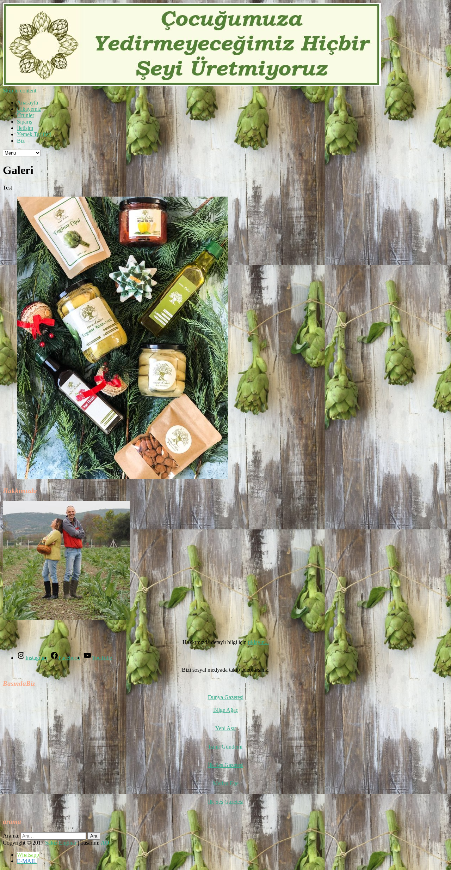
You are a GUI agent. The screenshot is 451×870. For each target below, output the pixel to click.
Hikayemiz (29, 109)
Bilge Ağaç (225, 710)
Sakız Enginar (61, 843)
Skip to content (19, 91)
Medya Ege (226, 783)
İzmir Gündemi (225, 747)
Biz (21, 141)
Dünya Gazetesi (225, 697)
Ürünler (25, 115)
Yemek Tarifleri (34, 134)
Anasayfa (27, 103)
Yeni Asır (225, 728)
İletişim (25, 128)
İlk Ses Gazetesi (225, 765)
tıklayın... (258, 642)
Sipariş (24, 122)
